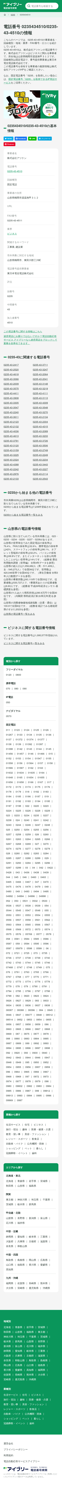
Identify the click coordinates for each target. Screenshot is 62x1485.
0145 (48, 749)
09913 (9, 1095)
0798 (47, 991)
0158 (50, 763)
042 (41, 867)
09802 (19, 1086)
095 (27, 1062)
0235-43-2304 (40, 421)
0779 (8, 986)
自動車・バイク (14, 1143)
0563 (8, 924)
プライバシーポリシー (16, 1449)
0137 (8, 739)
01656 (9, 782)
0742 (8, 962)
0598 (29, 948)
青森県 (21, 1181)
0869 (8, 1033)
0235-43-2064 (40, 374)
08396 (31, 1010)
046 (25, 877)
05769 (28, 934)
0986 (18, 1090)
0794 (8, 991)
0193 (28, 801)
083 (37, 1000)
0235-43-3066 (11, 379)
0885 (46, 1038)
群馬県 (32, 1204)
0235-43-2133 (11, 478)
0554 (37, 915)
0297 (8, 867)
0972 (36, 1076)
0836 (28, 1005)
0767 (8, 976)
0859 (37, 1024)
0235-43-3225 (11, 455)
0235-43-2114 (40, 474)
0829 (28, 1000)
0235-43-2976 (11, 474)
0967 (46, 1071)
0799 (8, 995)
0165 (19, 777)
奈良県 (9, 1246)
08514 (9, 1019)
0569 (18, 929)
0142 (19, 749)
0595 (36, 943)
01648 (9, 777)
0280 (17, 853)
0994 (29, 1095)
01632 (9, 772)
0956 (28, 1067)
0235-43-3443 (40, 464)
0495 (46, 891)
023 (8, 815)
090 (25, 688)
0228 (37, 810)
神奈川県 (22, 1199)
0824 (46, 995)
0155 (48, 758)
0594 (26, 943)
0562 (47, 920)
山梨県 (9, 1218)
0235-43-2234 (40, 459)
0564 (18, 924)
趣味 (24, 1129)
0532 (35, 901)
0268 (18, 844)
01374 (30, 739)
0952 (46, 1062)
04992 (9, 896)
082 (18, 995)
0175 (37, 787)
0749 (39, 967)
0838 (47, 1005)
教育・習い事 (13, 1134)
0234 (26, 815)
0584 (26, 938)
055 (47, 910)
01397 (39, 744)
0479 (37, 886)
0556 (8, 920)
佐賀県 (21, 1283)
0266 (47, 839)
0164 (41, 772)
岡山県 (32, 1260)
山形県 (21, 1185)
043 (18, 872)
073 (36, 953)
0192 (18, 801)
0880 (17, 1038)
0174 (28, 787)
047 (37, 882)
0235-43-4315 (40, 426)
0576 (18, 934)
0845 (50, 1010)
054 (47, 905)
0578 (48, 934)
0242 (46, 820)
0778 (47, 981)
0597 (8, 948)
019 (47, 796)
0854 (39, 1019)
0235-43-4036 (11, 431)
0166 (30, 782)
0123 (17, 730)
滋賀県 (44, 1241)
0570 (8, 716)
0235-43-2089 (40, 431)
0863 (8, 1029)
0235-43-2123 (11, 421)
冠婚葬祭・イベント (17, 1153)
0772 (8, 981)
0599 (39, 948)
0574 (47, 929)
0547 (28, 910)
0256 (46, 829)
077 (27, 976)
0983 (39, 1086)
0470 (46, 882)
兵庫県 (21, 1241)
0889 (18, 1043)
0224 (8, 810)
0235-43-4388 (11, 464)
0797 (37, 991)
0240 (26, 820)
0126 (46, 730)
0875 (26, 1033)
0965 (26, 1071)
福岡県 (9, 1283)
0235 (36, 815)
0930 (35, 1052)
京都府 (32, 1241)
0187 (37, 796)
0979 (37, 1081)
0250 (17, 829)
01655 (41, 777)
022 (27, 806)
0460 (33, 877)
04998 (42, 896)
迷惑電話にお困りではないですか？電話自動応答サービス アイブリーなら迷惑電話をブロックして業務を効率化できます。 (30, 339)
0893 (46, 1043)
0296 (47, 863)
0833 (46, 1000)
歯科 (34, 1153)
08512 (49, 1014)
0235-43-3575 (11, 388)
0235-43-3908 (11, 398)
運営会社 (8, 1443)
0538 (28, 905)
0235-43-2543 (40, 478)
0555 (47, 915)
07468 (9, 967)
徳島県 (21, 1264)
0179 (18, 791)
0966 (36, 1071)
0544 (8, 910)
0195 (47, 801)
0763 (26, 972)
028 (8, 853)
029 (47, 858)
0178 (8, 791)
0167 (40, 782)
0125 (36, 730)
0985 (8, 1090)
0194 (37, 801)
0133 (19, 734)
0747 (19, 967)
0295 (37, 863)
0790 (35, 986)
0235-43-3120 (11, 445)
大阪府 (9, 1241)
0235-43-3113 (40, 398)
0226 (28, 810)
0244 (18, 825)
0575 (8, 934)
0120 (8, 674)
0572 (28, 929)
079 (26, 986)
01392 (28, 744)
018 (27, 791)
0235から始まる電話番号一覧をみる (23, 514)
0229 (47, 810)
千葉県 (46, 1199)
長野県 (21, 1218)
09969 (9, 1100)
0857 (18, 1024)
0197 (8, 806)
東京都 (9, 1199)
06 (47, 948)
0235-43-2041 (40, 379)
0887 (8, 1043)
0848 (39, 1014)
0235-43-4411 (11, 393)
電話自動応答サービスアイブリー (22, 1461)
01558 (9, 763)
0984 (48, 1086)
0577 (39, 934)
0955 (18, 1067)
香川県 (32, 1264)
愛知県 (21, 1236)
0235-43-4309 (40, 402)
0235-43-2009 (11, 383)
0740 (47, 957)
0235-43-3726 (40, 440)
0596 (46, 943)
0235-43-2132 (11, 426)
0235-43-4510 (14, 171)
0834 (8, 1005)
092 (8, 1052)
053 (16, 901)
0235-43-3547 (11, 407)
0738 (28, 957)
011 (8, 730)
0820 (26, 995)
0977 (18, 1081)
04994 (20, 896)
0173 (18, 787)
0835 (18, 1005)
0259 (28, 834)
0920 (17, 1052)
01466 (41, 753)
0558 (28, 920)
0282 (26, 853)
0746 (47, 962)
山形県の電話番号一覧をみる (19, 614)
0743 (18, 962)
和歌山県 (22, 1246)
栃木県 (21, 1204)
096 (8, 1071)
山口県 (9, 1264)
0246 (28, 825)
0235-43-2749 (40, 450)
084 (41, 1010)
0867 (37, 1029)
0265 (37, 839)
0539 (37, 905)
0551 (18, 915)
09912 (46, 1090)
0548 (37, 910)
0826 (8, 1000)
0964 (17, 1071)
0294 (28, 863)
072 (8, 953)
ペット (28, 1148)
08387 (9, 1010)
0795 (18, 991)
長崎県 (32, 1283)
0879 (46, 1033)
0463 (43, 877)
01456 (9, 753)
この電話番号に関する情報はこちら (23, 331)
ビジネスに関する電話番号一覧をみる (24, 643)
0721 (17, 953)
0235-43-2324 (11, 459)
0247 (37, 825)
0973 (46, 1076)
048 (47, 886)
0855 (48, 1019)
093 (26, 1052)
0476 (18, 886)
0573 (37, 929)
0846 (8, 1014)
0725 (26, 953)
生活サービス (13, 1124)
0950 (36, 1062)
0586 (46, 938)
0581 (17, 938)
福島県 (32, 1185)
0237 (46, 815)
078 (18, 986)
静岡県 (9, 1236)
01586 (9, 768)
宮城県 (44, 1181)
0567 (47, 924)
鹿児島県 (34, 1288)
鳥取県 (9, 1260)
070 (8, 688)
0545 (18, 910)
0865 (18, 1029)
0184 (8, 796)
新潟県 (32, 1218)
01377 (41, 739)
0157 (40, 763)
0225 (18, 810)
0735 (44, 953)
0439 (46, 872)
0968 (8, 1076)
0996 (48, 1095)
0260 (46, 834)
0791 (44, 986)
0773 (18, 981)
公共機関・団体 (35, 1143)
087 (18, 1033)
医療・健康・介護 (41, 1129)
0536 (8, 905)
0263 (18, 839)
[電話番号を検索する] (29, 6)
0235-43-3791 (11, 440)
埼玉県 (35, 1199)
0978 (28, 1081)
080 (16, 688)
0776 (37, 981)
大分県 (9, 1288)
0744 (28, 962)
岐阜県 (32, 1236)
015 (51, 753)
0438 (36, 872)
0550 (8, 915)
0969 (18, 1076)
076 (8, 972)
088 (8, 1038)
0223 (46, 806)
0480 (8, 891)
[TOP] (5, 15)
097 (27, 1076)
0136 (48, 734)
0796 (28, 991)
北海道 (9, 1181)
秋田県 (9, 1185)
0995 (39, 1095)
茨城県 (9, 1204)
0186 (28, 796)
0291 (8, 863)
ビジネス (12, 233)
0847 (18, 1014)
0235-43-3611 (11, 417)
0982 (29, 1086)
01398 (9, 749)
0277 (28, 848)
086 (47, 1024)
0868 (47, 1029)
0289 (37, 858)
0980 (8, 1086)
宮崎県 (21, 1288)
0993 (19, 1095)
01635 (31, 772)
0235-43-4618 (11, 374)
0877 (36, 1033)
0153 (18, 758)
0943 (18, 1057)
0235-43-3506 (40, 445)
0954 (8, 1067)
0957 (37, 1067)
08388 (20, 1010)
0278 (37, 848)
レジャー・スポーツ (17, 1138)
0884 (36, 1038)
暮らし (39, 1148)
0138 (8, 744)
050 (8, 702)
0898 (47, 1048)
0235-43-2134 (40, 417)
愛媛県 (44, 1264)
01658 (20, 782)
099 (37, 1090)
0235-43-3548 (40, 407)
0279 (47, 848)
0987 (28, 1090)
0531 (25, 901)
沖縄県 (46, 1288)
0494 (36, 891)
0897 (37, 1048)
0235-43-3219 (40, 388)
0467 (28, 882)
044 (8, 877)
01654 (30, 777)
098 (47, 1081)
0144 (39, 749)
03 (26, 867)
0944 (28, 1057)
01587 (20, 768)
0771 (46, 976)
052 (8, 901)
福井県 (21, 1222)
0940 (44, 1052)
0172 (8, 787)
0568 (8, 929)
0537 (18, 905)
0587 (8, 943)
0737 (18, 957)
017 (49, 782)
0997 (19, 1100)
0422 (50, 867)
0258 (18, 834)
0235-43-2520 (11, 369)
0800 (18, 674)
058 (8, 938)
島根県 (21, 1260)
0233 (17, 815)
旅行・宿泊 (12, 1129)
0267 (8, 844)
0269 (28, 844)
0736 (8, 957)
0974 (8, 1081)
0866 (28, 1029)
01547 (38, 758)
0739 (37, 957)
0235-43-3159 (11, 450)
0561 (37, 920)
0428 (8, 872)
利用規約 (8, 1455)
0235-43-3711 (40, 364)
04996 (31, 896)
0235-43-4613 (11, 436)
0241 (36, 820)
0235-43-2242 (11, 469)
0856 (8, 1024)
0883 (26, 1038)
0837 (37, 1005)
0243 (8, 825)
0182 (36, 791)
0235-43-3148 (40, 383)
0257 (8, 834)
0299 (18, 867)
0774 (28, 981)
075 (48, 967)
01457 (20, 753)
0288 (28, 858)
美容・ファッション (35, 1134)
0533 (44, 901)
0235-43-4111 (40, 393)
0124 (26, 730)
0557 (18, 920)
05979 (19, 948)
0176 (47, 787)
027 (37, 844)
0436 (26, 872)
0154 (28, 758)
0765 (36, 972)
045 (16, 877)
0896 (28, 1048)
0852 (19, 1019)
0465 (8, 882)
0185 (18, 796)
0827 (18, 1000)
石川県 (9, 1222)
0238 (8, 820)
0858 (28, 1024)
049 (18, 891)
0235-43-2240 (11, 412)
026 (37, 834)
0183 (46, 791)
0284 (46, 853)
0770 (36, 976)
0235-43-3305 (11, 402)
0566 (37, 924)
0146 (30, 753)
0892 (36, 1043)
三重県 (44, 1236)
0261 (8, 839)
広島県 (44, 1260)
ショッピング (13, 1148)
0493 (26, 891)
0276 (18, 848)
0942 (8, 1057)
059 (18, 943)
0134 (29, 734)
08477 (28, 1014)
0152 (8, 758)
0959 (47, 1067)
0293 (18, 863)
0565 (28, 924)
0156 (19, 763)
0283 (36, 853)
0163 (40, 768)
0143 (29, 749)
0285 (8, 858)
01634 (20, 772)
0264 (28, 839)
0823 (36, 995)
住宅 (27, 1124)
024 (18, 820)
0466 (18, 882)
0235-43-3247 (40, 369)
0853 (29, 1019)
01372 (19, 739)
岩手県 (32, 1181)
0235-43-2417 (11, 364)
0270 (46, 844)
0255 (36, 829)
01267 (9, 734)
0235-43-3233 (40, 436)
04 (33, 867)
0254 (26, 829)
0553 (28, 915)
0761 (17, 972)
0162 (30, 768)
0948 (8, 1062)
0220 (36, 806)
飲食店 (35, 1138)
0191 (8, 801)
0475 (8, 886)
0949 (18, 1062)
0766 (46, 972)
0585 (36, 938)
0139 (18, 744)
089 (27, 1043)
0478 (28, 886)
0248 (47, 825)
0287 (18, 858)
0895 (18, 1048)
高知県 (9, 1269)
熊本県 (44, 1283)
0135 (39, 734)
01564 (30, 763)
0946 (37, 1057)
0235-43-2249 (40, 455)
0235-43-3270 (40, 412)
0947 (47, 1057)
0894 (8, 1048)
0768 (18, 976)
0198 (18, 806)
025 (8, 829)
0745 (37, 962)
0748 (29, 967)
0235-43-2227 (40, 469)
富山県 (44, 1218)
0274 (8, 848)
